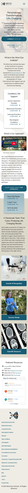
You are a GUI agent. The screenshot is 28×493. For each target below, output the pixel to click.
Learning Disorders (6, 429)
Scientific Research (14, 351)
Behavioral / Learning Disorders (9, 462)
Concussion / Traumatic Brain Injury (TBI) (12, 459)
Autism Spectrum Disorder (8, 422)
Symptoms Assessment (16, 370)
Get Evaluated (5, 442)
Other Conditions (6, 439)
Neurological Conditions (7, 432)
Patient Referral (6, 469)
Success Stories (14, 317)
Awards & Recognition (14, 283)
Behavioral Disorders (7, 425)
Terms (3, 479)
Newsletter (18, 373)
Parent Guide (17, 375)
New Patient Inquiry (6, 446)
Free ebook (4, 456)
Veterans (4, 435)
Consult (6, 366)
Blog (3, 472)
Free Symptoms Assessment (9, 452)
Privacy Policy (5, 483)
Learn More (14, 105)
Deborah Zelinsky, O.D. (16, 73)
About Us (4, 476)
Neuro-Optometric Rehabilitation (10, 449)
